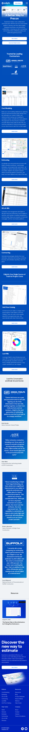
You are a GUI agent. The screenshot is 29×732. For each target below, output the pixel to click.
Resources (18, 692)
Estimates (4, 714)
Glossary (4, 720)
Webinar (17, 701)
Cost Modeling (5, 692)
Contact (17, 712)
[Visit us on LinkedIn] (22, 728)
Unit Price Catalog (6, 703)
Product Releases (20, 696)
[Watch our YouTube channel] (26, 728)
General (4, 712)
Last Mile (4, 701)
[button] (26, 3)
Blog (16, 694)
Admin (3, 709)
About (16, 709)
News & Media (19, 698)
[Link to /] (6, 3)
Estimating (4, 694)
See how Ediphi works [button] (14, 43)
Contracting (5, 698)
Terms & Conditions (20, 716)
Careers (17, 714)
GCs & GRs (4, 696)
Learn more (14, 131)
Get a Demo (18, 3)
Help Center (18, 703)
